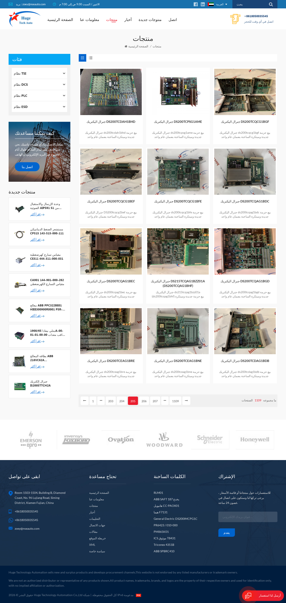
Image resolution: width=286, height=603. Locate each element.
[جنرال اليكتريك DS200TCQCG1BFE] (178, 172)
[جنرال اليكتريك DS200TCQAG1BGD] (245, 251)
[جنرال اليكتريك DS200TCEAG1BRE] (111, 331)
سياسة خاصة (97, 551)
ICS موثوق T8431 (164, 538)
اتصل (173, 19)
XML (92, 544)
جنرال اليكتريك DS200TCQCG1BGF (245, 121)
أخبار (128, 19)
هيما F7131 (160, 512)
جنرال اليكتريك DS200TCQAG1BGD (244, 281)
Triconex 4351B (164, 544)
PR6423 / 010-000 (166, 525)
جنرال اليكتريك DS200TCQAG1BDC (244, 201)
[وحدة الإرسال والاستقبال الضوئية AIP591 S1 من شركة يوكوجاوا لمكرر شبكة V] (19, 209)
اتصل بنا (27, 167)
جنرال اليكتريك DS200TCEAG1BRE (111, 361)
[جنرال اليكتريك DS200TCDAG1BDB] (245, 331)
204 (121, 401)
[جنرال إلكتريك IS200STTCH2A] (19, 386)
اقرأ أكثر (35, 214)
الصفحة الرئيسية (60, 19)
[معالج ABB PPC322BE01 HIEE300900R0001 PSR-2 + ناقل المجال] (19, 310)
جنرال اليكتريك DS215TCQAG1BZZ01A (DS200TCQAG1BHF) (178, 283)
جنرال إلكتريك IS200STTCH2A (40, 383)
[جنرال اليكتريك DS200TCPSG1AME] (178, 92)
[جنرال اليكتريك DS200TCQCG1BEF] (111, 172)
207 (155, 401)
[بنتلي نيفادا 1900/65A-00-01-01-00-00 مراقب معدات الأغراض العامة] (19, 335)
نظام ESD (21, 106)
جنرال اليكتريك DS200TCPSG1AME (178, 121)
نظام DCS (21, 84)
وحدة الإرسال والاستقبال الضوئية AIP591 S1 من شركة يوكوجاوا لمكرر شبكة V (47, 206)
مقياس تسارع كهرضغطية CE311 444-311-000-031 (46, 257)
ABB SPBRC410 (164, 551)
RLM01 (158, 492)
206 (144, 401)
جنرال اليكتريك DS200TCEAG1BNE (178, 361)
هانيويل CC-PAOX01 (166, 505)
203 (110, 401)
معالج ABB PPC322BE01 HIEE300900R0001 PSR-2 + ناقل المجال (47, 307)
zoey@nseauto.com (27, 528)
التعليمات (94, 518)
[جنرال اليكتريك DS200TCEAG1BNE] (178, 331)
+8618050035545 (258, 18)
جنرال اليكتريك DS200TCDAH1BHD (110, 121)
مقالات (93, 531)
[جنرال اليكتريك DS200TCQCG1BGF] (245, 92)
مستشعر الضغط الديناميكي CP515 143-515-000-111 (47, 231)
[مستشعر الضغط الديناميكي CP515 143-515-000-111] (19, 234)
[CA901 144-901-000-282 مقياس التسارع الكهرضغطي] (19, 285)
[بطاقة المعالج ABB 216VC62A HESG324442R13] (19, 361)
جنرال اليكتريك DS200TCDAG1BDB (245, 361)
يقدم (227, 532)
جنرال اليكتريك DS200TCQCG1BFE (178, 201)
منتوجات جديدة (150, 19)
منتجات (111, 19)
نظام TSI (20, 73)
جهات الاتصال (97, 525)
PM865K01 (161, 531)
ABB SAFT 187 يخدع (166, 499)
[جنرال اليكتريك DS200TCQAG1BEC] (111, 251)
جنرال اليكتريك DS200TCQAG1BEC (111, 281)
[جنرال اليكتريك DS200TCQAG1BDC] (245, 172)
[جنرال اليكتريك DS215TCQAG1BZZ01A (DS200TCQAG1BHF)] (178, 251)
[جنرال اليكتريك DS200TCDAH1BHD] (111, 92)
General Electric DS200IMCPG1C (175, 518)
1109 (175, 401)
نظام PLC (20, 95)
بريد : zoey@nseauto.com (31, 4)
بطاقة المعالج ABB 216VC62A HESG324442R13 (41, 358)
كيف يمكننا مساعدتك (34, 133)
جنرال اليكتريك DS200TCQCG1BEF (111, 201)
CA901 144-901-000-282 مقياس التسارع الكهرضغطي (47, 282)
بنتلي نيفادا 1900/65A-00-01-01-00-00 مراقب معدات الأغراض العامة (48, 333)
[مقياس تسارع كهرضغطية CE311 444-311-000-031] (19, 259)
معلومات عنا (89, 19)
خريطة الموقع (97, 538)
